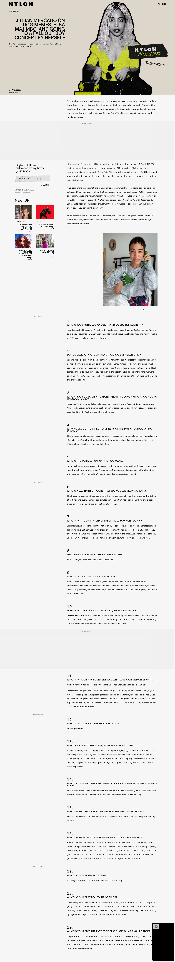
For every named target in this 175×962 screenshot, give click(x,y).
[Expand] (155, 924)
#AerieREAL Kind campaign (122, 113)
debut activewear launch (135, 109)
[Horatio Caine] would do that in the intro (110, 533)
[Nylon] (21, 4)
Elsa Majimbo (73, 525)
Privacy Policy (26, 192)
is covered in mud (138, 585)
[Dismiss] (171, 924)
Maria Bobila (16, 90)
